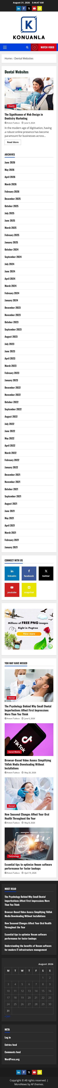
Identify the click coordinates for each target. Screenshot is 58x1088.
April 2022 (10, 445)
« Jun (7, 1016)
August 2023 (11, 336)
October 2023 (11, 322)
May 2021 (9, 518)
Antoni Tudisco (13, 123)
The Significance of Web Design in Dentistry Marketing (29, 93)
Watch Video (47, 47)
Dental (12, 697)
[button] (5, 47)
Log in (8, 1037)
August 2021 (11, 503)
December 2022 (13, 387)
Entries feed (11, 1045)
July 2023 (9, 344)
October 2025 (11, 206)
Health (12, 106)
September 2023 (13, 329)
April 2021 (10, 525)
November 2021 (12, 482)
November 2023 (13, 315)
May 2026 (9, 170)
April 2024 (10, 278)
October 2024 (11, 249)
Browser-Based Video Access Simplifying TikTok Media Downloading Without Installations (28, 764)
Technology (14, 856)
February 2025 (12, 235)
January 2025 (11, 242)
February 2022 (12, 460)
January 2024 (11, 300)
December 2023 (13, 307)
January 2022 (11, 467)
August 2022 (11, 416)
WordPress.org (12, 1059)
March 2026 (11, 184)
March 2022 (10, 453)
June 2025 (10, 220)
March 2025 (10, 228)
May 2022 (9, 438)
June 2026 (10, 162)
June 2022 (10, 431)
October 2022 (11, 402)
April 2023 (10, 358)
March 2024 (10, 286)
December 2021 (12, 474)
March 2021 (10, 532)
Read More (14, 143)
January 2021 (11, 547)
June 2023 (10, 351)
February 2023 (12, 373)
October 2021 (11, 489)
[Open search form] (27, 47)
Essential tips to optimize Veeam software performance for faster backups (28, 866)
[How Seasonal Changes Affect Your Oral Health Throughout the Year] (29, 793)
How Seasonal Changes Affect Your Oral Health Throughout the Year (27, 816)
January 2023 (11, 380)
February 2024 (12, 293)
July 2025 (9, 213)
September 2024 (13, 257)
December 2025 (13, 199)
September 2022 (13, 409)
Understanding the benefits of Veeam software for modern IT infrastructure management (28, 948)
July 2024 (9, 264)
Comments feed (13, 1052)
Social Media (14, 752)
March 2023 (10, 366)
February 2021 (12, 540)
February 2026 (12, 191)
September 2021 (13, 496)
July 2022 (9, 424)
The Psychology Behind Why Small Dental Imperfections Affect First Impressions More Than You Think (28, 710)
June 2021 (10, 511)
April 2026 (10, 177)
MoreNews (20, 1084)
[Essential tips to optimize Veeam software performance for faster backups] (29, 843)
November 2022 (13, 395)
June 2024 (10, 271)
